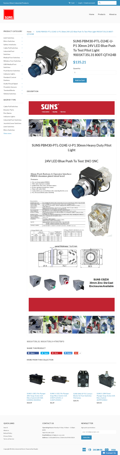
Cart (73, 3)
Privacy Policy (8, 436)
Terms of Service (9, 439)
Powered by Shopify (32, 449)
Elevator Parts (9, 110)
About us (112, 14)
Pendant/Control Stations (10, 78)
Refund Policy (8, 433)
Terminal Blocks (9, 90)
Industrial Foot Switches (9, 52)
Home (91, 14)
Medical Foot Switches (12, 58)
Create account (89, 3)
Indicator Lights (9, 74)
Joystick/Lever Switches (12, 123)
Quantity (76, 68)
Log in (80, 3)
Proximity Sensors (10, 87)
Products (101, 14)
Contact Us (110, 453)
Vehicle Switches (10, 94)
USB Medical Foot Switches (10, 65)
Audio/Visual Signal (11, 84)
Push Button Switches (12, 71)
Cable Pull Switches (11, 48)
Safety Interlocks (10, 45)
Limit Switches (9, 38)
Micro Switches (9, 41)
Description (32, 91)
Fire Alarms (8, 113)
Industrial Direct (20, 449)
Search (6, 427)
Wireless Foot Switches (12, 61)
